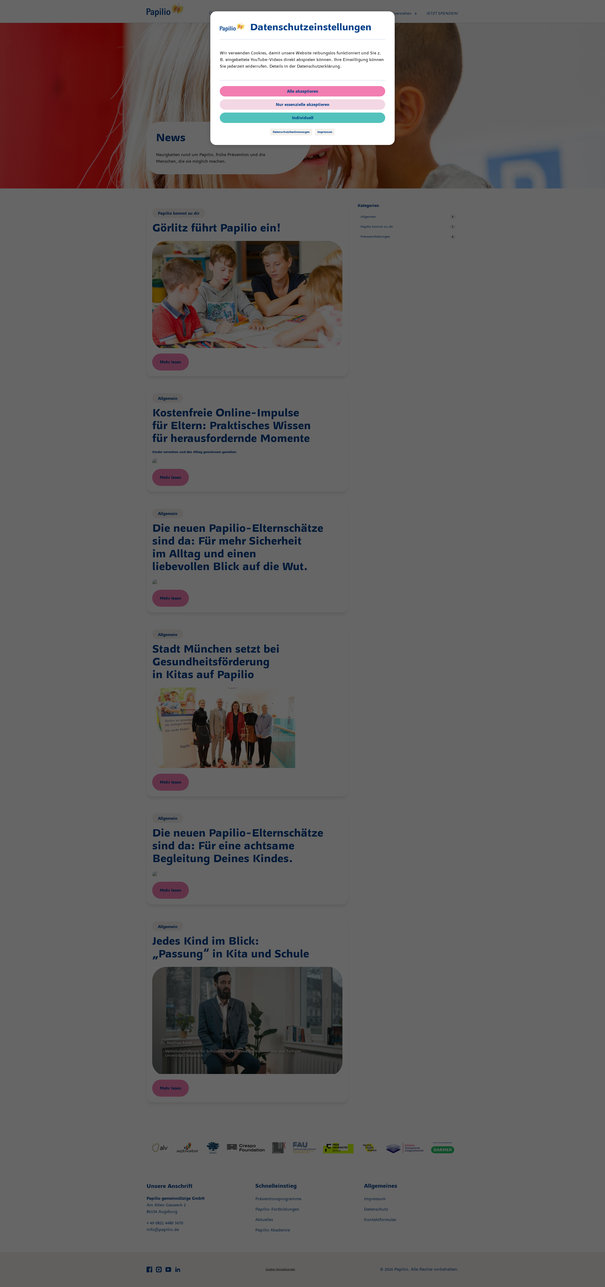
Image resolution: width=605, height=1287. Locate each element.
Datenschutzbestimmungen (291, 132)
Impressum (324, 132)
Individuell (302, 118)
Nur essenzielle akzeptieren (302, 104)
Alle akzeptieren (302, 91)
